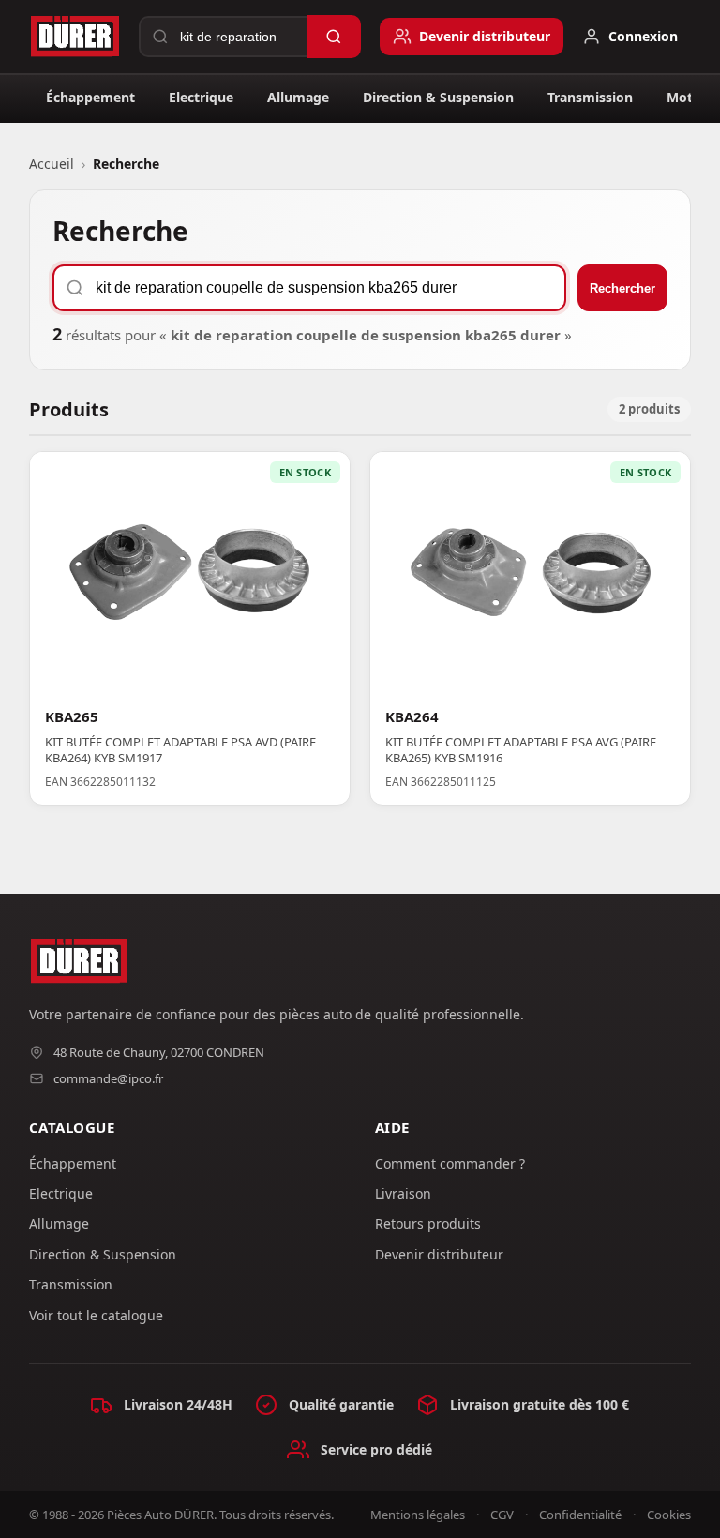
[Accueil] (75, 36)
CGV (502, 1514)
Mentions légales (417, 1514)
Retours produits (428, 1223)
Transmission (590, 97)
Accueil (51, 164)
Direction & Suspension (438, 97)
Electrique (201, 97)
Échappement (90, 97)
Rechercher (622, 288)
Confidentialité (580, 1514)
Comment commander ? (450, 1163)
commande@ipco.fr (108, 1078)
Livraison (403, 1193)
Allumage (298, 97)
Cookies (669, 1514)
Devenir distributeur (439, 1254)
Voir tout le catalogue (96, 1315)
